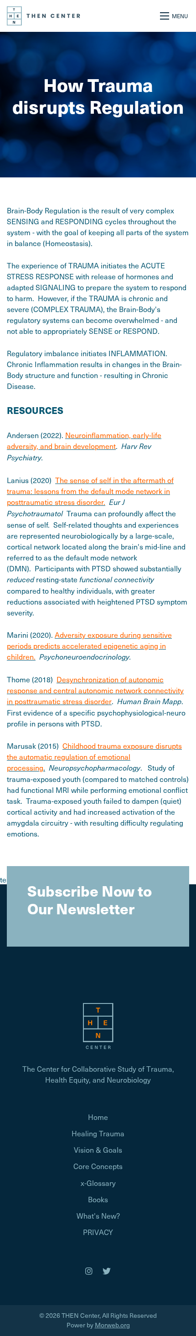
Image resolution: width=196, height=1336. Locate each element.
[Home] (44, 14)
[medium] (89, 1271)
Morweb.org (112, 1325)
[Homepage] (98, 1024)
